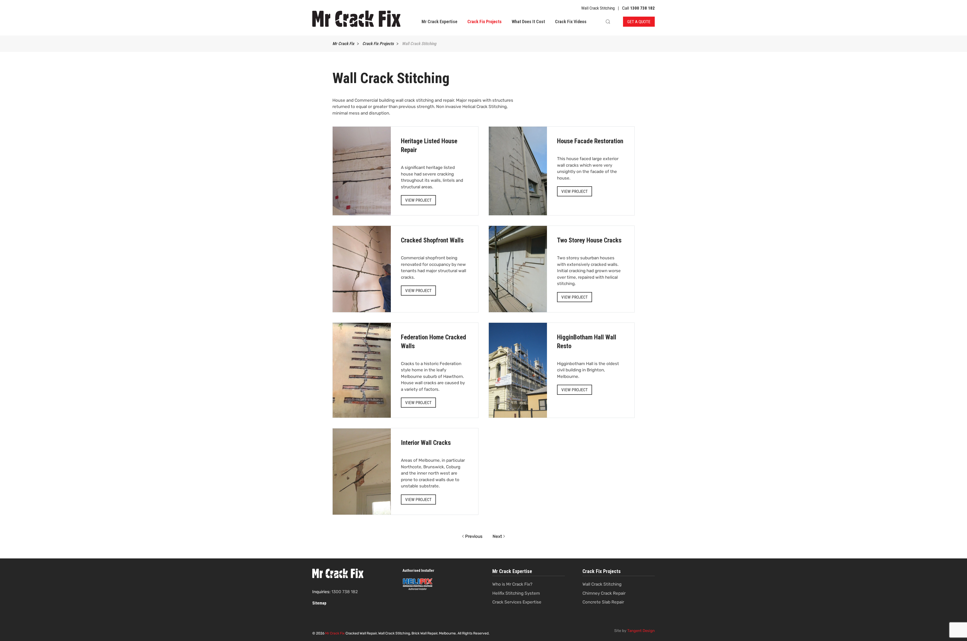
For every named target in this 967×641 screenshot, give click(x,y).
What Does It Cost (528, 21)
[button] (607, 21)
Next (497, 536)
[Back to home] (357, 19)
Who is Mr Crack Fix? (512, 584)
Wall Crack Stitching (601, 584)
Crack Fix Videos (570, 21)
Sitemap (319, 603)
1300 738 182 (642, 8)
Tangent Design (641, 630)
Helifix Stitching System (516, 593)
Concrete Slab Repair (603, 601)
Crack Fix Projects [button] (484, 21)
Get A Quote (638, 21)
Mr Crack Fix (335, 633)
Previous (473, 536)
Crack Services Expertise (516, 601)
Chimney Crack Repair (604, 593)
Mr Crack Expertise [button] (439, 21)
